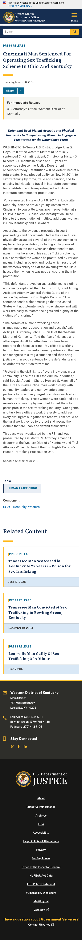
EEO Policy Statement (41, 884)
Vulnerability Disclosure (41, 892)
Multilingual (41, 901)
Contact (39, 924)
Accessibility (41, 832)
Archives (41, 815)
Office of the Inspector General (41, 867)
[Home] (24, 21)
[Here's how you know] (41, 4)
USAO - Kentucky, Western (21, 507)
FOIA (41, 824)
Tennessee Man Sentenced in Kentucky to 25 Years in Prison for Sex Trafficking (39, 566)
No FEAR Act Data (41, 875)
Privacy (41, 849)
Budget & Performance (41, 806)
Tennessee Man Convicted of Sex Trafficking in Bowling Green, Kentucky (37, 612)
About (41, 798)
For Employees (41, 858)
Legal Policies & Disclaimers (41, 841)
